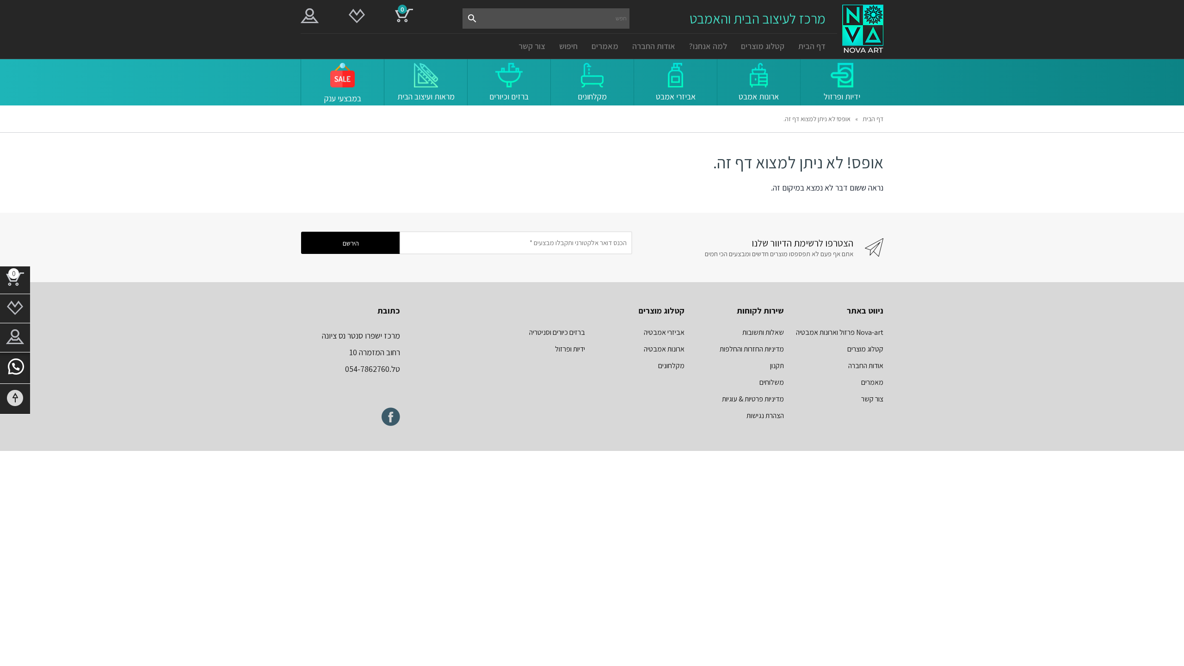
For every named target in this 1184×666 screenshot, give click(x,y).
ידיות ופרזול (570, 349)
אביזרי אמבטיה (664, 332)
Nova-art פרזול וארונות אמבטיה (839, 332)
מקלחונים (671, 365)
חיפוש (568, 46)
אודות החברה (653, 46)
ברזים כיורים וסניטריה (557, 332)
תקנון (777, 365)
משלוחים (771, 382)
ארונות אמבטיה (664, 349)
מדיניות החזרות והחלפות (752, 349)
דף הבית (812, 46)
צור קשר (531, 46)
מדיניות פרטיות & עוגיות (753, 399)
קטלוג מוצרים (762, 46)
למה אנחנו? (708, 46)
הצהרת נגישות (765, 415)
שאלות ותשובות (763, 332)
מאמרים (605, 46)
